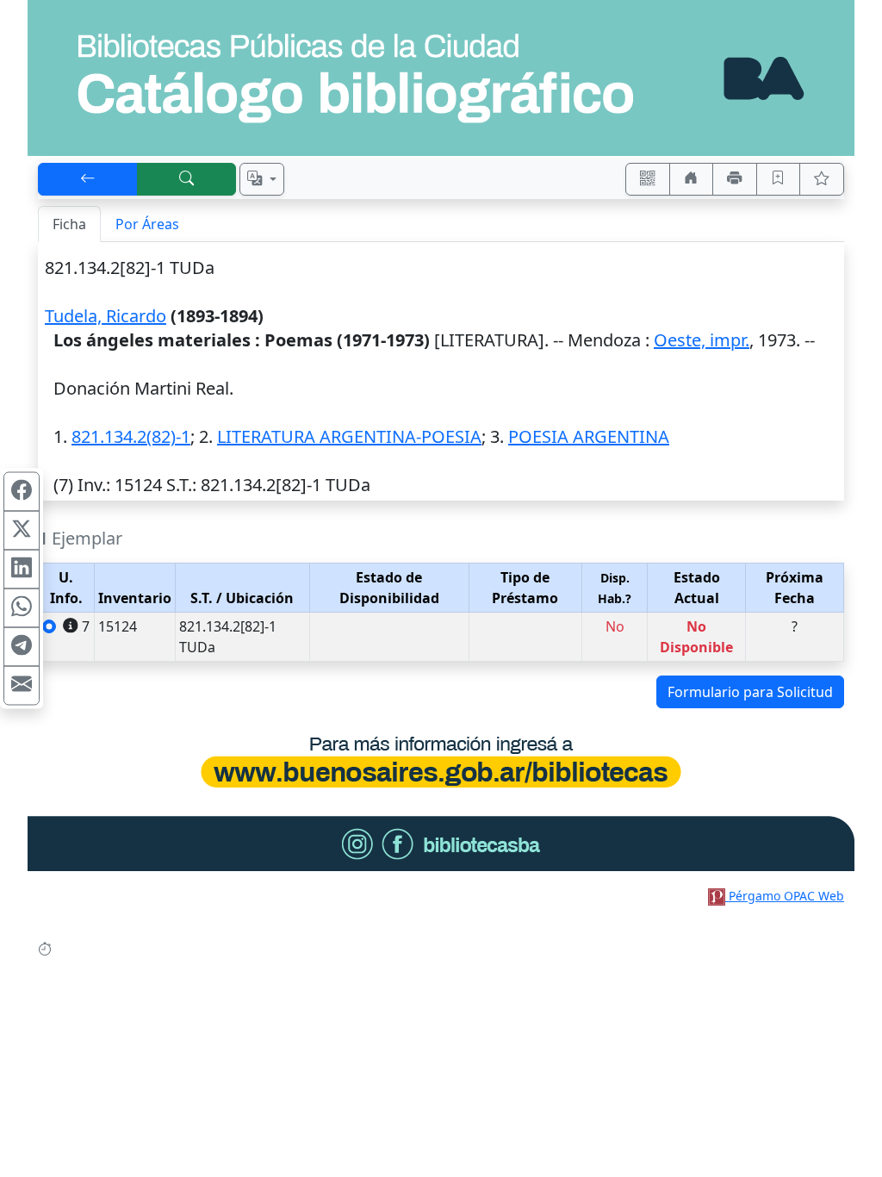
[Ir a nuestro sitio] (691, 179)
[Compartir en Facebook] (21, 492)
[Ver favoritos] (821, 179)
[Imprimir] (734, 179)
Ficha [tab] (69, 224)
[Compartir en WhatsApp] (21, 608)
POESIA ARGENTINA (588, 436)
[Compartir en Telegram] (21, 647)
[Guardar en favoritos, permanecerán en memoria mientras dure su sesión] (778, 179)
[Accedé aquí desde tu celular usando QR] (647, 179)
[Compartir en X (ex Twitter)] (21, 531)
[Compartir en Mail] (21, 686)
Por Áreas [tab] (147, 224)
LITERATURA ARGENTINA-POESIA (349, 436)
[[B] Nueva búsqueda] (187, 179)
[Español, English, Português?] (261, 179)
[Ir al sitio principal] (441, 78)
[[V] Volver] (88, 179)
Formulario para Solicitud (750, 691)
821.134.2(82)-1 (130, 436)
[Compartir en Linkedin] (21, 569)
